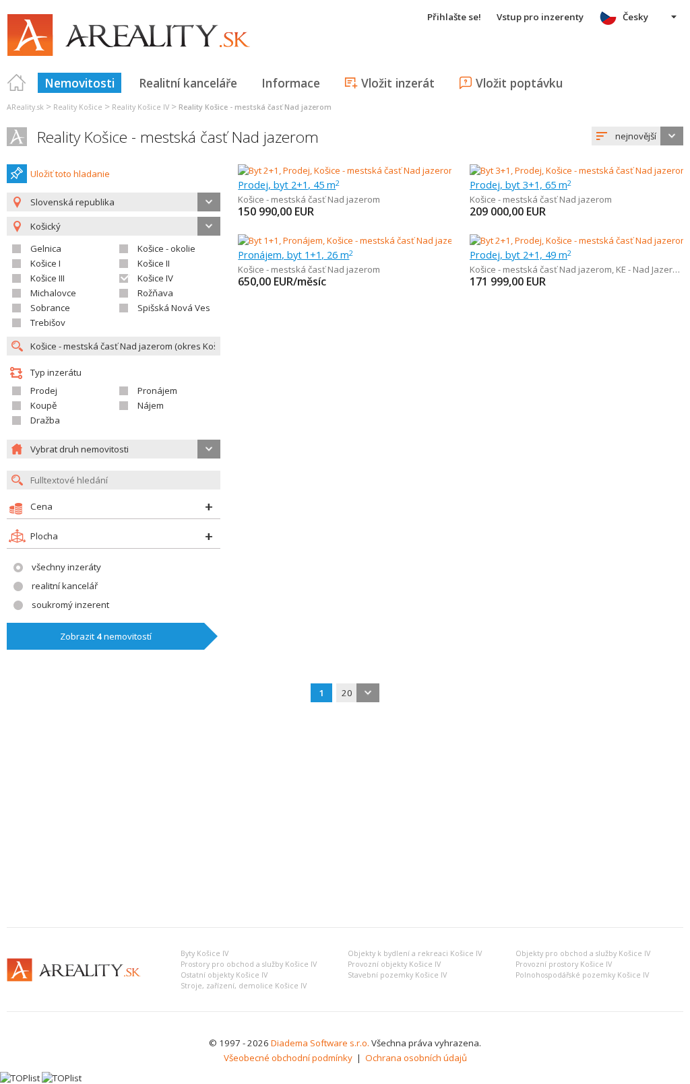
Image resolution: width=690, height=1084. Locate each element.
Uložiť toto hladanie (70, 174)
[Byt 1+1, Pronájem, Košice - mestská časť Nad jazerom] (348, 240)
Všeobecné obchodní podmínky (288, 1058)
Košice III (47, 278)
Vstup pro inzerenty (540, 17)
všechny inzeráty (66, 567)
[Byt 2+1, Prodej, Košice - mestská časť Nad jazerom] (344, 170)
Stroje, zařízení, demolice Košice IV (244, 985)
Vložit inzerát (398, 83)
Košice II (153, 263)
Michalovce (53, 293)
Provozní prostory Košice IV (563, 964)
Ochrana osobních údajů (416, 1058)
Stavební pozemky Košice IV (397, 975)
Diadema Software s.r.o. (320, 1043)
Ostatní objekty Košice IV (224, 975)
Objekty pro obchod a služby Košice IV (582, 953)
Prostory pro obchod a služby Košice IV (249, 964)
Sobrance (50, 308)
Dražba (45, 420)
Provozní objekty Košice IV (394, 964)
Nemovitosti (79, 83)
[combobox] (637, 136)
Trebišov (47, 322)
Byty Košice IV (204, 953)
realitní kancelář (65, 586)
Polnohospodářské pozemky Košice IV (582, 975)
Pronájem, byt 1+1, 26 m (295, 254)
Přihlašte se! (454, 17)
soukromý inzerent (70, 605)
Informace (290, 83)
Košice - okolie (166, 248)
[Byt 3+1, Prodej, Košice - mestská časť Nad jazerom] (576, 170)
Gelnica (45, 248)
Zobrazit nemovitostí (106, 636)
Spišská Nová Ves (173, 308)
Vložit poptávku (519, 83)
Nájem (150, 405)
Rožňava (155, 293)
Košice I (45, 263)
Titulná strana (17, 83)
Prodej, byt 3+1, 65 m (520, 184)
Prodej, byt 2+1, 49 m (520, 254)
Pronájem (157, 390)
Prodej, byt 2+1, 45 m (289, 184)
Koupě (43, 405)
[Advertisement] (345, 816)
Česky (635, 17)
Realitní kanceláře (188, 83)
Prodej (43, 390)
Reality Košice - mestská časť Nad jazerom (178, 137)
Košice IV (155, 278)
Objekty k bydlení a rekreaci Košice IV (415, 953)
